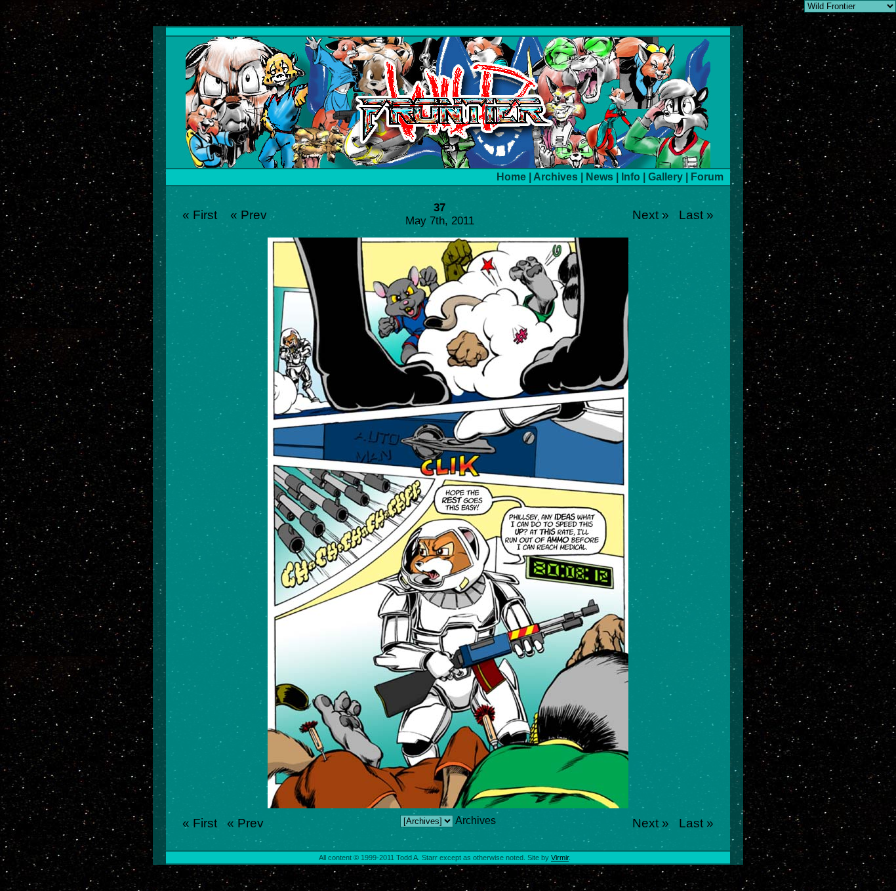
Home (511, 176)
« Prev (248, 215)
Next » (650, 215)
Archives (555, 176)
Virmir (560, 857)
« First (199, 215)
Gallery (665, 176)
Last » (696, 215)
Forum (707, 176)
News (599, 176)
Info (630, 176)
